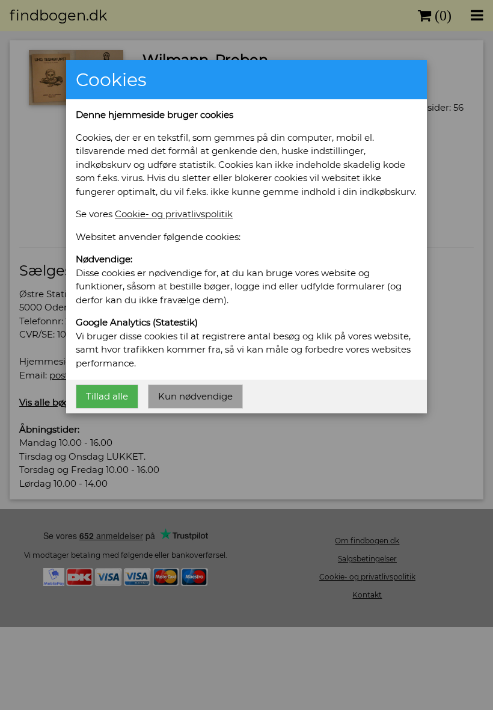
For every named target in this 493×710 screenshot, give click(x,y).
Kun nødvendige (195, 396)
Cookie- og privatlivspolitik (174, 214)
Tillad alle (107, 396)
